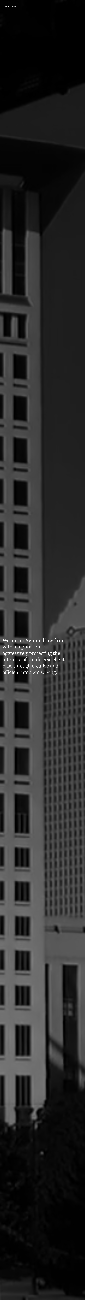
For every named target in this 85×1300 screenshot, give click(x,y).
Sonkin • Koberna (10, 6)
